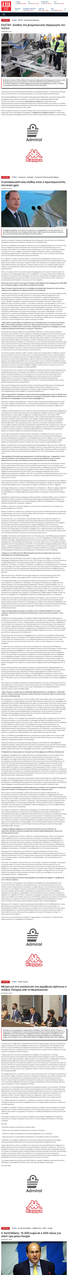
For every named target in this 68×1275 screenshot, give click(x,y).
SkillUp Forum (37, 1228)
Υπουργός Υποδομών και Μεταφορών (47, 177)
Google (50, 1228)
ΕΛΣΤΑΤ (20, 20)
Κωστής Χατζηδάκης (24, 1228)
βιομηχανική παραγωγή (31, 20)
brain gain (30, 177)
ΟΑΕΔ (44, 1228)
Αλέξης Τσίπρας (23, 982)
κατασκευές (22, 177)
